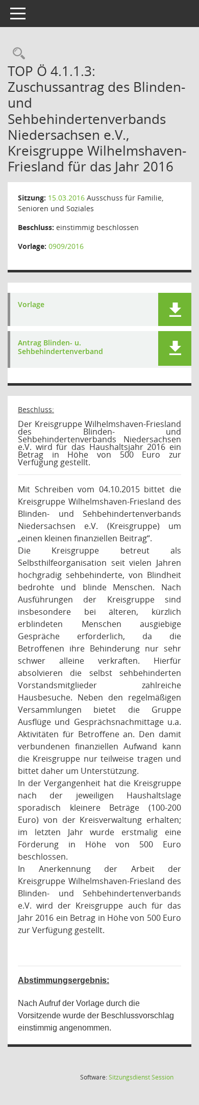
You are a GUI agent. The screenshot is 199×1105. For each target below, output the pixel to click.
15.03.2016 (66, 198)
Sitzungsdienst (141, 1077)
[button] (174, 309)
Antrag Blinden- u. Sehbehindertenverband (60, 347)
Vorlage (31, 304)
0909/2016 (66, 246)
